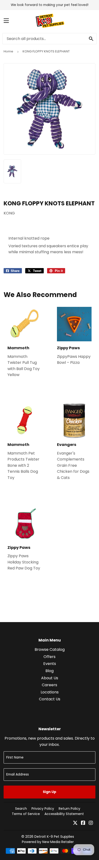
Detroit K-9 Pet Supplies (54, 836)
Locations (50, 692)
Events (49, 663)
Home (8, 51)
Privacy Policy (42, 808)
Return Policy (69, 808)
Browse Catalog (50, 649)
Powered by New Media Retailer (48, 841)
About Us (49, 678)
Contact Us (49, 699)
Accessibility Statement (64, 813)
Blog (49, 671)
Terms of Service (26, 813)
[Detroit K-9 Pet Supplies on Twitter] (75, 823)
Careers (49, 685)
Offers (49, 656)
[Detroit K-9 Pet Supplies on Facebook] (83, 823)
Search (21, 808)
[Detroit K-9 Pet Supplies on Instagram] (91, 823)
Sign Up (49, 791)
